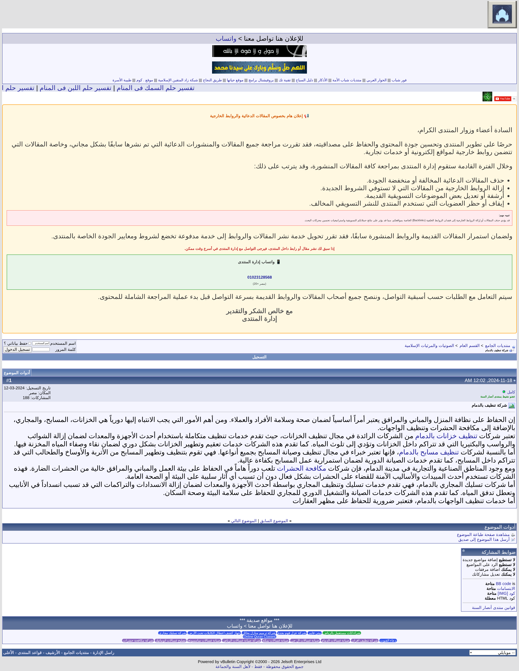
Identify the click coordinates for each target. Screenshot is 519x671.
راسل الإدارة (103, 652)
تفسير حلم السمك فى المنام (179, 87)
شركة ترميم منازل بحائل (259, 633)
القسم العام (470, 345)
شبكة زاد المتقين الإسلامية (178, 80)
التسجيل (259, 357)
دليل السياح (304, 80)
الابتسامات (506, 588)
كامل (511, 392)
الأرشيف (53, 652)
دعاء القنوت (388, 640)
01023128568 (259, 277)
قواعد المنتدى (30, 652)
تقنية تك (285, 80)
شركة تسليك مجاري (172, 633)
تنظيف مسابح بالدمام (429, 452)
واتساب (226, 38)
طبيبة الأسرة (122, 80)
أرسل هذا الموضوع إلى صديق (484, 539)
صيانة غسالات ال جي (305, 640)
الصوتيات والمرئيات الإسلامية (429, 345)
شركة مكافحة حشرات (138, 640)
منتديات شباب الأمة (346, 80)
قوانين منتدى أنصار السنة (493, 607)
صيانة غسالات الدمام (335, 640)
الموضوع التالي (244, 521)
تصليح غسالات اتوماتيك (171, 640)
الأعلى (8, 652)
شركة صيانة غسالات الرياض (241, 640)
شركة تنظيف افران (365, 640)
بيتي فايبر (315, 633)
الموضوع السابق (274, 521)
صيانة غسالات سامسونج (204, 640)
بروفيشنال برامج (261, 80)
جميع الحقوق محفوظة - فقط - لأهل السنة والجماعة (259, 666)
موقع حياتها (235, 80)
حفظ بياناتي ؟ (16, 343)
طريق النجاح (212, 80)
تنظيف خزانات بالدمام (446, 436)
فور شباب (399, 80)
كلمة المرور (65, 349)
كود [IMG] (506, 593)
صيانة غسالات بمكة (275, 640)
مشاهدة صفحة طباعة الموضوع (483, 534)
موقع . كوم (144, 80)
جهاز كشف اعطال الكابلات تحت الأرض (214, 633)
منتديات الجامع (497, 345)
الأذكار (322, 80)
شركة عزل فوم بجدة (292, 633)
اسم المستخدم (63, 343)
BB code (503, 583)
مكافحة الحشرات (301, 468)
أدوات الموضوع (17, 372)
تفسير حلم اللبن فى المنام (99, 87)
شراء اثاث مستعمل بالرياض (342, 633)
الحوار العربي (377, 80)
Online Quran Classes (259, 636)
